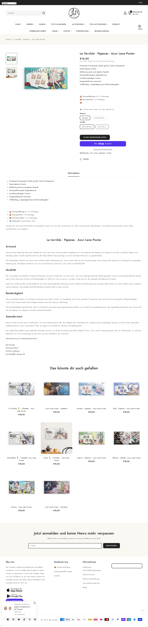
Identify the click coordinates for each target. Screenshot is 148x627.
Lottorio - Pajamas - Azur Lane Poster (91, 458)
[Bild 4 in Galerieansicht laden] (11, 72)
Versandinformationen (91, 583)
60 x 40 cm (87, 127)
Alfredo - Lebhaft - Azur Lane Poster (126, 458)
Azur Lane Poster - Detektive (56, 408)
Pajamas (102, 153)
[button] (135, 13)
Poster (66, 31)
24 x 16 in (103, 127)
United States (99, 118)
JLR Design (53, 620)
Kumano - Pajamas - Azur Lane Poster (91, 408)
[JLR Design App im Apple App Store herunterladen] (14, 590)
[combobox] (26, 13)
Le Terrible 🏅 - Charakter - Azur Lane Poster (21, 409)
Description (74, 173)
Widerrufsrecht (88, 574)
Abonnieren (111, 545)
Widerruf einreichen (127, 566)
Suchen (43, 12)
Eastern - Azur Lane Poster (21, 507)
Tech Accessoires (98, 24)
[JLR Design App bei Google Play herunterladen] (14, 596)
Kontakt (57, 575)
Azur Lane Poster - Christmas (56, 507)
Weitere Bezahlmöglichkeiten (102, 149)
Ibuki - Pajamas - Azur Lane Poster (126, 408)
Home (8, 39)
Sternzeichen (82, 31)
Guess (54, 31)
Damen (42, 24)
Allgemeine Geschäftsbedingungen (92, 569)
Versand (90, 61)
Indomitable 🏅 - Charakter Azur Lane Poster (21, 459)
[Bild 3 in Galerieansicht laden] (11, 58)
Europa (85, 118)
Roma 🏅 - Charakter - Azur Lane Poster (56, 459)
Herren (29, 24)
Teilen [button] (86, 159)
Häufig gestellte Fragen (63, 571)
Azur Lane (94, 153)
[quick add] (34, 373)
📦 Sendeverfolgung (62, 567)
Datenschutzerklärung (91, 579)
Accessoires (78, 24)
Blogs (85, 587)
